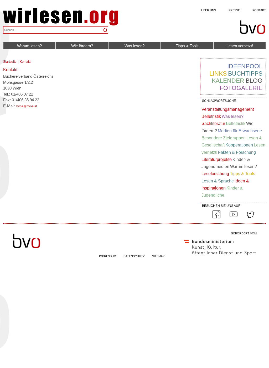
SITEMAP (158, 256)
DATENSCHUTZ (134, 256)
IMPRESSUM (107, 256)
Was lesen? (134, 46)
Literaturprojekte (216, 159)
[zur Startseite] (60, 24)
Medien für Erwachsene (240, 131)
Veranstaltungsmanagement (227, 109)
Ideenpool (244, 66)
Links (218, 73)
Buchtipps (245, 73)
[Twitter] (251, 217)
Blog (254, 80)
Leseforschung (215, 173)
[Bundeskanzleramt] (219, 256)
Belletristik (211, 116)
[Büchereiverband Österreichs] (252, 27)
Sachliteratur (213, 123)
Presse (234, 10)
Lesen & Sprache (217, 181)
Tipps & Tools (187, 46)
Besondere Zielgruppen (223, 138)
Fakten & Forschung (237, 152)
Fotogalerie (241, 88)
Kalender (228, 80)
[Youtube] (233, 217)
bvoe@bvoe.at (26, 106)
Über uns (208, 10)
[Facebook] (216, 217)
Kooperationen (239, 145)
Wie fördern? (82, 46)
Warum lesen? (29, 46)
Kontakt (259, 10)
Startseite (10, 62)
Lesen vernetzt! (239, 46)
